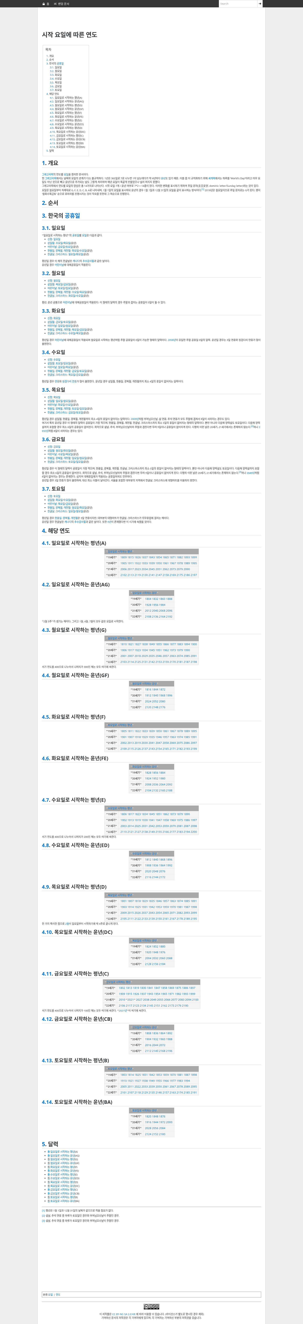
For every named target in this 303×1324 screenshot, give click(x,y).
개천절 (67, 250)
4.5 (51, 112)
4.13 (52, 143)
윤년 (163, 178)
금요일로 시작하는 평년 (118, 982)
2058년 (172, 340)
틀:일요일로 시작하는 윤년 (61, 1155)
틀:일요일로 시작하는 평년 (61, 1151)
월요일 (71, 254)
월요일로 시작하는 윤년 (144, 683)
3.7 (51, 90)
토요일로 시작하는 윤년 (144, 1110)
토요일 (69, 246)
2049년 (251, 472)
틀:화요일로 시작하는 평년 (61, 1167)
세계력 (211, 178)
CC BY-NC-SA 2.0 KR (123, 1314)
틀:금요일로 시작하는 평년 (61, 1189)
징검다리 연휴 (69, 381)
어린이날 (52, 246)
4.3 (51, 105)
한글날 (51, 254)
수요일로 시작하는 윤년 (144, 853)
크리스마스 (61, 254)
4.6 (51, 116)
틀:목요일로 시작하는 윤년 (61, 1186)
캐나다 (76, 261)
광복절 (59, 250)
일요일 (56, 239)
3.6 (51, 86)
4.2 (51, 101)
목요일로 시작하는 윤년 (144, 940)
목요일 (66, 243)
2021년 (123, 1010)
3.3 (51, 75)
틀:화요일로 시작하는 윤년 (61, 1170)
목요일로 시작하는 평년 (120, 895)
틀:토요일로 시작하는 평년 (61, 1197)
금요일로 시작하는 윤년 (144, 1027)
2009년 (135, 419)
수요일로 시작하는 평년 (120, 808)
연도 (58, 1294)
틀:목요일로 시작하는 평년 (61, 1182)
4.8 (51, 124)
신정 (50, 239)
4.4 (51, 109)
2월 (67, 923)
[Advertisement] (127, 19)
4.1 (51, 97)
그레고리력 (47, 174)
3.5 (51, 82)
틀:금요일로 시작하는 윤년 (61, 1193)
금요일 (61, 246)
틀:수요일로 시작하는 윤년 (61, 1178)
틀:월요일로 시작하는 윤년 (61, 1163)
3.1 (51, 67)
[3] (240, 472)
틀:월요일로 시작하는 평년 (61, 1159)
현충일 (51, 250)
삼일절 (51, 243)
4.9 (51, 128)
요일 (66, 174)
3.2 (51, 71)
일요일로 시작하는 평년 (120, 551)
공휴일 (60, 63)
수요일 (59, 243)
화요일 (75, 250)
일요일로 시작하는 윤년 (144, 593)
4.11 (52, 135)
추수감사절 (88, 261)
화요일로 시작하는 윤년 (144, 766)
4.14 (52, 147)
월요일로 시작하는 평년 (120, 638)
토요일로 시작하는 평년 (120, 1069)
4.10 (52, 131)
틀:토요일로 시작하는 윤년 (61, 1201)
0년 (109, 521)
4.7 (51, 120)
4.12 (52, 139)
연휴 (57, 381)
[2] (252, 426)
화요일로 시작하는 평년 (120, 725)
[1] (202, 189)
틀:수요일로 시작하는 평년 (61, 1174)
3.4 (51, 78)
